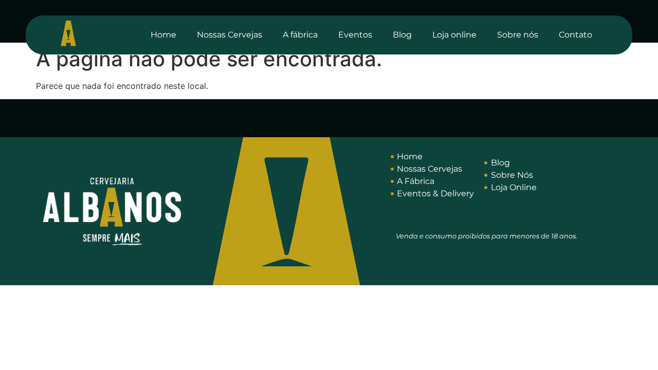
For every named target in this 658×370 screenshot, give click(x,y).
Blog (402, 35)
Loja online (454, 35)
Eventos (355, 35)
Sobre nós (517, 35)
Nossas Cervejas (229, 35)
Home (163, 35)
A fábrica (300, 35)
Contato (575, 35)
